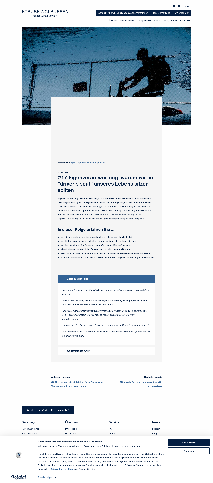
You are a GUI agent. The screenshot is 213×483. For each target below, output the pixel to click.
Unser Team (71, 433)
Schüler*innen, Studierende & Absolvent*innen (123, 13)
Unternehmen (181, 13)
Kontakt (185, 20)
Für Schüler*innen (30, 428)
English (186, 5)
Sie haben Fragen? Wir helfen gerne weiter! (48, 410)
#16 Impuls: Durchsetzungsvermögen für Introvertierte (141, 384)
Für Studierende (29, 433)
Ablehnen (189, 451)
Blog (166, 20)
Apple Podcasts (88, 162)
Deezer (101, 162)
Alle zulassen (189, 442)
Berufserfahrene (161, 13)
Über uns (113, 20)
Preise (174, 20)
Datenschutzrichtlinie (62, 469)
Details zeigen (45, 477)
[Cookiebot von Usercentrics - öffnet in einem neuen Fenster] (18, 477)
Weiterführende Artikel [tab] (79, 351)
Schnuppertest (143, 20)
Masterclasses (127, 20)
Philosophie (71, 428)
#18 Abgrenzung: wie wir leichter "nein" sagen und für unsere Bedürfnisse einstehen (77, 384)
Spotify (75, 162)
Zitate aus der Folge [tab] (77, 279)
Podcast (157, 20)
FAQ (111, 428)
